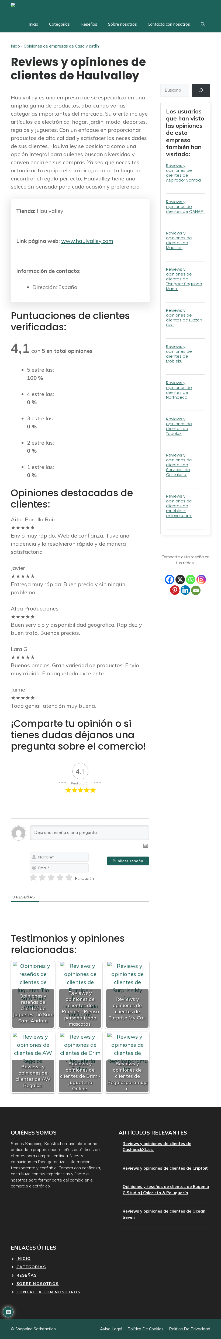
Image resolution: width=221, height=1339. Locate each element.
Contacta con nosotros (169, 24)
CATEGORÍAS (31, 1266)
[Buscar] (201, 90)
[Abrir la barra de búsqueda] (202, 24)
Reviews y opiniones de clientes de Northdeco (179, 390)
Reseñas (89, 24)
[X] (180, 579)
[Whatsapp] (190, 579)
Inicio (33, 24)
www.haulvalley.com (87, 240)
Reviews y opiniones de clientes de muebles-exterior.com (179, 505)
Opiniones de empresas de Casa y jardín (61, 46)
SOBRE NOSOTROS (37, 1283)
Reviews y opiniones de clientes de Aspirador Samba (184, 173)
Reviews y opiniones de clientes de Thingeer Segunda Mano (184, 278)
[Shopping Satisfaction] (31, 8)
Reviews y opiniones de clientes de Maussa (179, 240)
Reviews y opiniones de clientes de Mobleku (179, 354)
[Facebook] (169, 579)
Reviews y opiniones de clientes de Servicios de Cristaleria (179, 464)
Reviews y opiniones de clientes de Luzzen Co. (184, 317)
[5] (68, 877)
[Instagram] (201, 579)
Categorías (59, 24)
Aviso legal (111, 1328)
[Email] (196, 590)
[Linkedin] (185, 590)
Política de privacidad (189, 1328)
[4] (60, 877)
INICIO (23, 1258)
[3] (51, 877)
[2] (42, 877)
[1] (33, 877)
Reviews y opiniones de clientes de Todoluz (179, 426)
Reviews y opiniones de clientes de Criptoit (166, 1168)
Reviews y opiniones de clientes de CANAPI (185, 206)
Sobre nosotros (122, 24)
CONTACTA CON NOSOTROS (48, 1292)
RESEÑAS (26, 1275)
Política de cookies (145, 1328)
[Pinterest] (174, 590)
